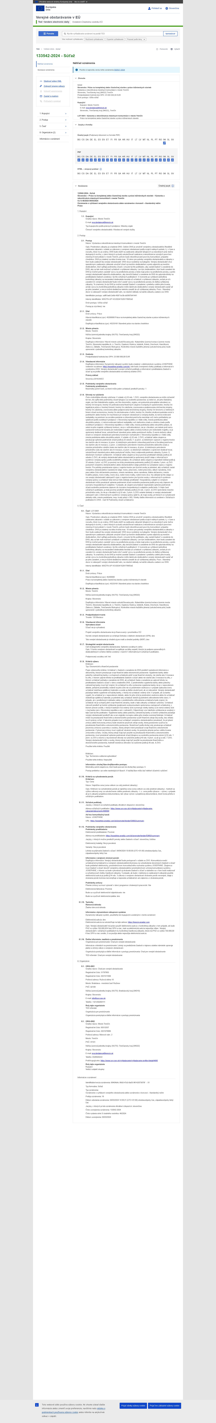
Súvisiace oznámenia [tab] (46, 70)
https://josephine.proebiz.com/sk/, (116, 366)
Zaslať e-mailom (51, 96)
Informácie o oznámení (50, 139)
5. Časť (43, 126)
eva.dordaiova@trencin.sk (96, 108)
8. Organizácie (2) (47, 132)
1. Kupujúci (45, 113)
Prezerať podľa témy (134, 39)
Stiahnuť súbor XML (53, 81)
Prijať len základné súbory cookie (164, 1406)
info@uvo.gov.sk (99, 998)
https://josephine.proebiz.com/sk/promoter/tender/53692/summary (117, 821)
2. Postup (44, 120)
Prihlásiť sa (157, 8)
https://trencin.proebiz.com (139, 922)
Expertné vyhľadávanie (115, 39)
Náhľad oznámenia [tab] (45, 64)
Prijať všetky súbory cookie (133, 1406)
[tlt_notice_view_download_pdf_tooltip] (79, 159)
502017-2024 (119, 70)
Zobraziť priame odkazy (54, 86)
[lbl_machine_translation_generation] (101, 169)
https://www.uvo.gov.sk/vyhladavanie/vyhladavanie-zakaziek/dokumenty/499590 (119, 809)
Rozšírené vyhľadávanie (94, 39)
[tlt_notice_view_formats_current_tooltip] (173, 186)
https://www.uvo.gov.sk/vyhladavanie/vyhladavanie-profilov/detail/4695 (129, 1061)
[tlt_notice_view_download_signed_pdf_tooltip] (164, 143)
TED (38, 49)
